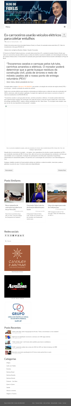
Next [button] (65, 204)
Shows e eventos (11, 390)
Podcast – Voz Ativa (11, 381)
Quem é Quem (10, 384)
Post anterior (8, 170)
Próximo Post (62, 170)
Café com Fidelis (11, 366)
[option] (14, 202)
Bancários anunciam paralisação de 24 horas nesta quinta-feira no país (31, 352)
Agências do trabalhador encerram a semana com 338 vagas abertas (31, 336)
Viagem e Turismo (11, 393)
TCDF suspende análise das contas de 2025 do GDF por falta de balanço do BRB (34, 347)
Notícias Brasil (10, 372)
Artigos (8, 362)
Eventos (8, 369)
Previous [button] (5, 204)
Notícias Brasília (15, 41)
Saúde (8, 387)
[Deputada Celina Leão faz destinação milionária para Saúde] (35, 193)
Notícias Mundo (10, 378)
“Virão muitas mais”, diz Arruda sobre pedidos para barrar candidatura (31, 342)
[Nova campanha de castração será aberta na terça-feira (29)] (14, 193)
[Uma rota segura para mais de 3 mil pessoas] (57, 193)
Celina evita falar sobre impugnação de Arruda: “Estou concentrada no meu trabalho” (35, 331)
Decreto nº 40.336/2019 (25, 86)
